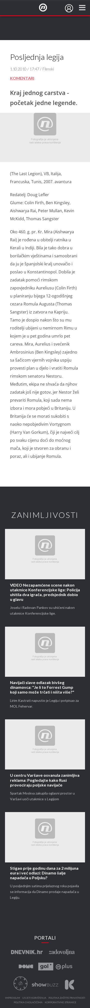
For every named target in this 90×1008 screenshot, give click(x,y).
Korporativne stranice (60, 1002)
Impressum (12, 997)
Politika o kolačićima (28, 1002)
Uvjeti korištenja (34, 997)
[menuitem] (69, 8)
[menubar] (69, 8)
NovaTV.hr (46, 7)
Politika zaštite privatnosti (66, 997)
